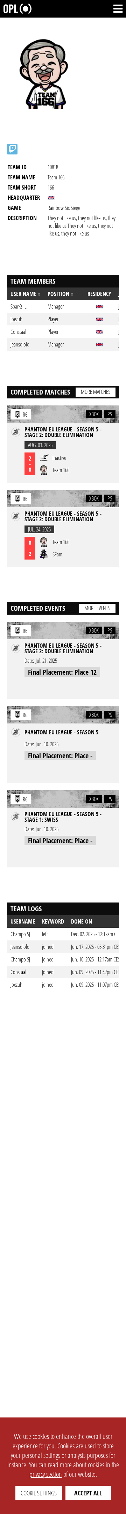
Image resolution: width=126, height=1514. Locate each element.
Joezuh (16, 985)
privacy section (45, 1474)
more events (97, 608)
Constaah (19, 972)
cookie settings (39, 1493)
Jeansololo (19, 947)
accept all (88, 1493)
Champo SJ (20, 934)
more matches (95, 392)
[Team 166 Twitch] (12, 149)
